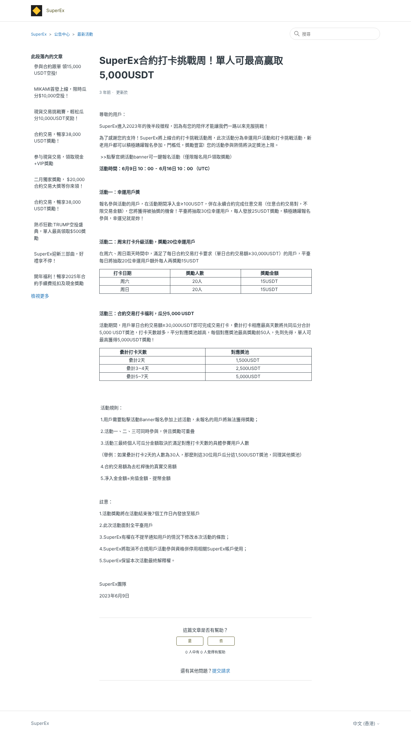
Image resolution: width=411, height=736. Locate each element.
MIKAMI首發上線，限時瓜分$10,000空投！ (60, 92)
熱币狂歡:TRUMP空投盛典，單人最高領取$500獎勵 (60, 231)
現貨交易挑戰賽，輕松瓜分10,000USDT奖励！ (59, 115)
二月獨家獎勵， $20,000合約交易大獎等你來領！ (59, 183)
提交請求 (221, 671)
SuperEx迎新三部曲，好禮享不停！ (59, 257)
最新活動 (85, 34)
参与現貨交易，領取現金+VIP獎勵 (59, 160)
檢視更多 (40, 296)
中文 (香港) (364, 723)
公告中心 (62, 34)
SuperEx (39, 34)
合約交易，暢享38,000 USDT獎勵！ (57, 137)
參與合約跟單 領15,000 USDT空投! (57, 70)
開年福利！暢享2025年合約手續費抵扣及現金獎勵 (59, 280)
